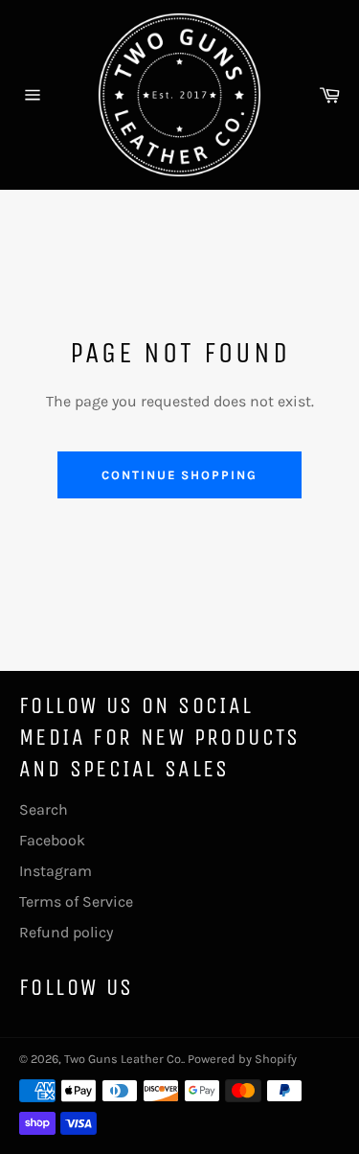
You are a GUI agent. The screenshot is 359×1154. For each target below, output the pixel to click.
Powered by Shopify (242, 1058)
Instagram (55, 871)
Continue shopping (179, 475)
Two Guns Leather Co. (123, 1058)
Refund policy (66, 932)
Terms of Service (76, 901)
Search (43, 809)
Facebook (52, 840)
